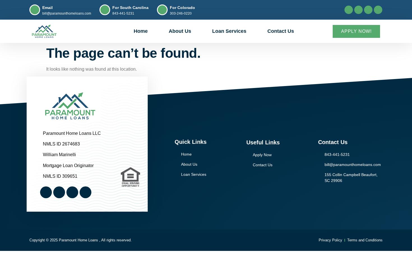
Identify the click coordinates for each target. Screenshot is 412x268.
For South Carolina (130, 7)
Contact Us (280, 31)
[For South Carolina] (104, 9)
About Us (180, 31)
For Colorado (182, 7)
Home (141, 31)
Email (47, 7)
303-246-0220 (181, 13)
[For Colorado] (162, 9)
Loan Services (229, 31)
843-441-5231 (123, 13)
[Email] (34, 9)
